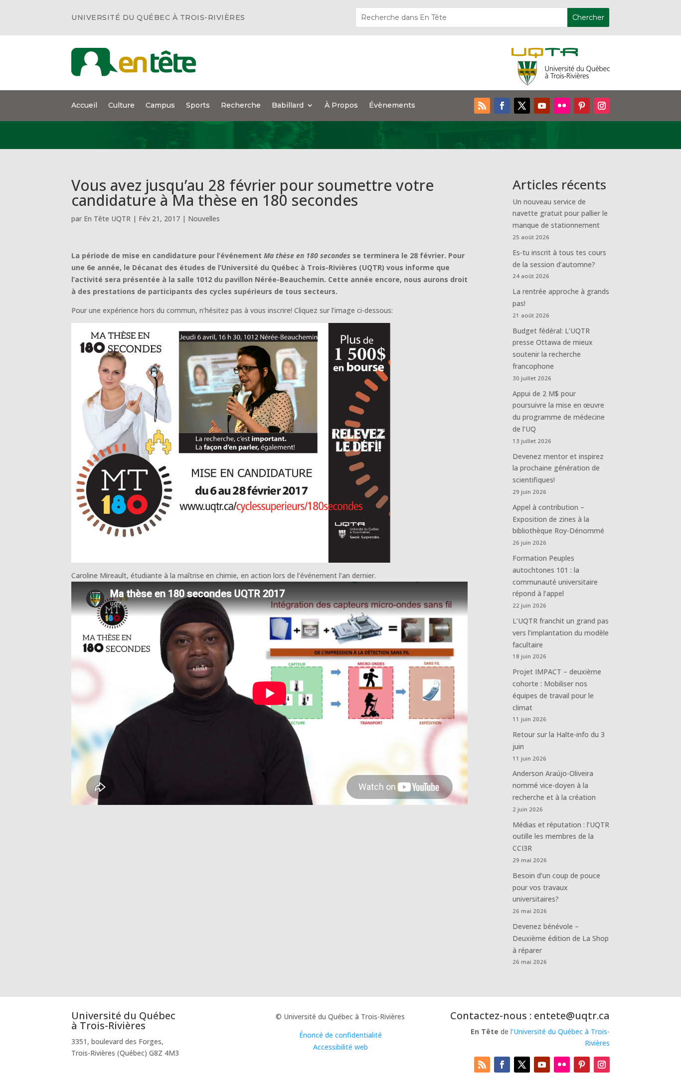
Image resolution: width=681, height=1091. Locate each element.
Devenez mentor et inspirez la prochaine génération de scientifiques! (558, 468)
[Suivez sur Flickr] (562, 106)
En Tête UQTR (107, 218)
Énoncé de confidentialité (340, 1035)
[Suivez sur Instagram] (602, 106)
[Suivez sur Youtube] (542, 106)
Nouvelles (204, 218)
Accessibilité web (340, 1047)
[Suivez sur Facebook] (502, 106)
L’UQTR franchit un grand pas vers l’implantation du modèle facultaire (560, 632)
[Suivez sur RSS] (482, 106)
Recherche (241, 106)
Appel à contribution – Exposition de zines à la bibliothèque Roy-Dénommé (558, 519)
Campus (160, 106)
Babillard (288, 106)
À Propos (341, 106)
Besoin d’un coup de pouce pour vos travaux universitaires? (556, 887)
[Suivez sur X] (522, 106)
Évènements (392, 106)
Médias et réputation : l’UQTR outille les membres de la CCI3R (560, 836)
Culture (121, 106)
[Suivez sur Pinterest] (582, 106)
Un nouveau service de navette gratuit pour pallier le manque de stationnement (560, 213)
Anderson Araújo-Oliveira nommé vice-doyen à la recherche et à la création (554, 785)
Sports (198, 106)
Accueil (84, 106)
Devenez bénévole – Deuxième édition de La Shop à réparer (560, 938)
